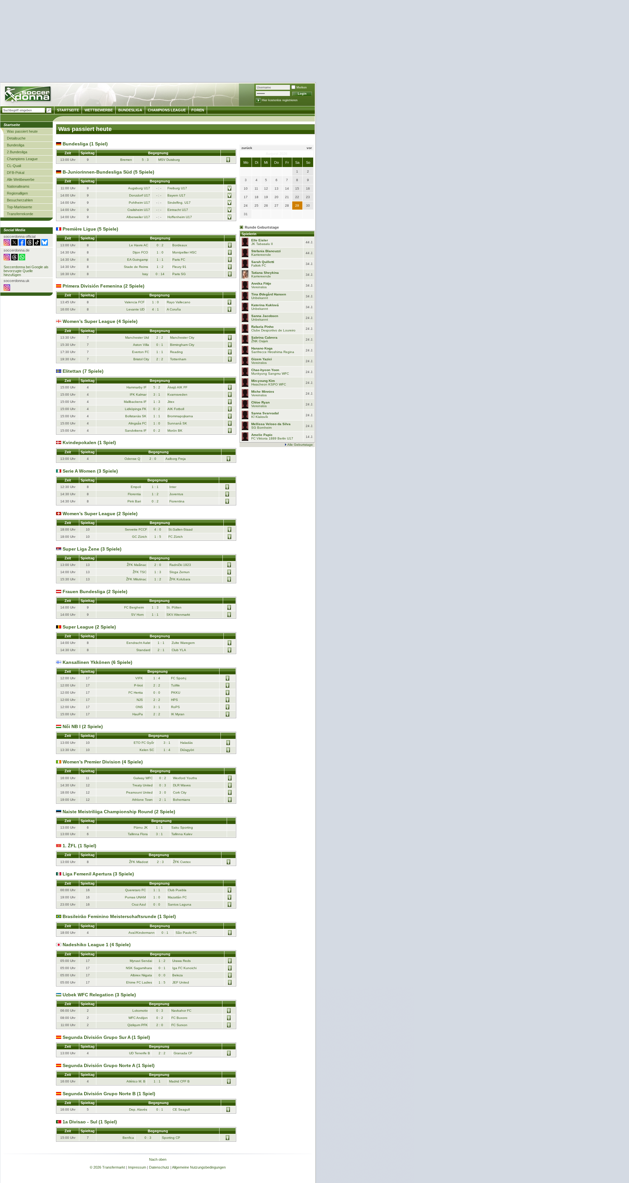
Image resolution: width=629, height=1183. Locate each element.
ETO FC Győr (144, 742)
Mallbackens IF (135, 402)
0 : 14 (160, 274)
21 (287, 197)
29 (297, 205)
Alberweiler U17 (138, 217)
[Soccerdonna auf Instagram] (7, 244)
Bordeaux (179, 245)
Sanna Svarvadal (265, 413)
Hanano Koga (262, 348)
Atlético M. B (135, 1081)
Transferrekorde (20, 214)
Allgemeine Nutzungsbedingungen (199, 1167)
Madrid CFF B (179, 1081)
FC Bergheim (134, 607)
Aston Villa (141, 345)
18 (256, 197)
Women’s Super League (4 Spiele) (99, 321)
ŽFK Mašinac (136, 565)
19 (266, 197)
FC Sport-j (178, 678)
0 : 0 (156, 692)
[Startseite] (28, 95)
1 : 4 (156, 678)
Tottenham (178, 359)
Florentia (134, 494)
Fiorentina (176, 501)
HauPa (137, 714)
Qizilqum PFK (137, 1025)
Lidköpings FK (135, 409)
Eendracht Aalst (138, 643)
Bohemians (181, 799)
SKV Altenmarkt (178, 614)
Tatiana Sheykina (265, 272)
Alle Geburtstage (300, 444)
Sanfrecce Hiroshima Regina (272, 352)
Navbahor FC (181, 1010)
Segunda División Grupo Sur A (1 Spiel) (105, 1037)
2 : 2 (159, 337)
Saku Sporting (182, 827)
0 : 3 (162, 785)
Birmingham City (182, 345)
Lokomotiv (140, 1010)
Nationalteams (18, 186)
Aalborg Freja (175, 458)
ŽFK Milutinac (136, 579)
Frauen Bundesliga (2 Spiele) (94, 591)
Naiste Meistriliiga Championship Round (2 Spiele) (118, 811)
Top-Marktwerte (19, 207)
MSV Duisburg (169, 159)
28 (287, 205)
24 (246, 205)
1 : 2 (160, 267)
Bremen (126, 159)
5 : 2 (156, 387)
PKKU (175, 692)
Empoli (136, 487)
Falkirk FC (258, 265)
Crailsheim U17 (138, 210)
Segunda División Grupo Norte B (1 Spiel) (108, 1093)
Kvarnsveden (177, 394)
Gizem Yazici (261, 359)
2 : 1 (161, 650)
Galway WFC (143, 778)
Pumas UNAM (135, 897)
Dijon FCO (140, 252)
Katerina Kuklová (265, 305)
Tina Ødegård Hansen (268, 294)
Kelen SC (147, 750)
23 (308, 197)
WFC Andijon (138, 1018)
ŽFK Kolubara (179, 579)
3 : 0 (162, 792)
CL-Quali (14, 166)
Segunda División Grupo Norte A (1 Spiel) (108, 1065)
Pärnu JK (141, 827)
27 (276, 205)
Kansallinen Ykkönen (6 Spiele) (96, 662)
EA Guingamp (137, 259)
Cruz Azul (139, 904)
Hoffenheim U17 (179, 217)
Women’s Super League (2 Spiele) (99, 513)
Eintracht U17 (177, 210)
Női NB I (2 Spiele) (82, 726)
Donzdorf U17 (139, 195)
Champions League (22, 159)
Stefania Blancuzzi (266, 251)
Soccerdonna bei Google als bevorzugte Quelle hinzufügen (26, 271)
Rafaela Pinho (262, 327)
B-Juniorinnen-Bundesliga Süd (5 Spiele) (107, 172)
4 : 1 (155, 309)
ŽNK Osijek (259, 341)
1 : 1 (160, 259)
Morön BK (174, 430)
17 (246, 197)
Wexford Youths (185, 778)
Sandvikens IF (135, 430)
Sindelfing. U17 (179, 202)
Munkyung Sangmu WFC (270, 373)
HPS (174, 700)
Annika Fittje (261, 283)
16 (308, 188)
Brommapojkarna (180, 416)
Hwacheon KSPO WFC (268, 384)
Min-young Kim (263, 381)
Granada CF (183, 1053)
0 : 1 (159, 345)
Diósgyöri (187, 750)
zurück (246, 148)
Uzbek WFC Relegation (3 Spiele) (98, 994)
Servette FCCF (136, 529)
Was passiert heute (22, 131)
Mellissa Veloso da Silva (271, 424)
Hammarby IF (136, 387)
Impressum (137, 1167)
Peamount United (139, 792)
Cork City (179, 792)
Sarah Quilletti (262, 262)
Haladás (186, 742)
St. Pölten (173, 607)
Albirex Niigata (141, 975)
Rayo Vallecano (178, 302)
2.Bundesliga (17, 152)
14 (287, 188)
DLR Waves (182, 785)
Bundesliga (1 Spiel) (84, 143)
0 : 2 (160, 245)
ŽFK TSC (139, 572)
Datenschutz (159, 1167)
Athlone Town (142, 799)
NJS (140, 700)
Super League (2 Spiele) (88, 626)
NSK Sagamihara (139, 968)
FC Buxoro (179, 1018)
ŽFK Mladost (138, 862)
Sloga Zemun (179, 572)
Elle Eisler (259, 240)
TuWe (175, 685)
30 (308, 205)
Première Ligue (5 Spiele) (89, 229)
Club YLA (179, 650)
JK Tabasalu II (262, 244)
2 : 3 (160, 862)
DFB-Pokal (15, 173)
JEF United (180, 982)
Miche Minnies (262, 391)
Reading (176, 352)
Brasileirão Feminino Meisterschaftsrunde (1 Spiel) (118, 916)
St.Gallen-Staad (180, 529)
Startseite (68, 110)
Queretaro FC (135, 890)
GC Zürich (139, 536)
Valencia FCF (134, 302)
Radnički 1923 (180, 565)
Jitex (170, 402)
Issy (145, 274)
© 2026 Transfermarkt (107, 1167)
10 (246, 188)
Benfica (128, 1137)
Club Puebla (177, 890)
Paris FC (178, 259)
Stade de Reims (136, 267)
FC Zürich (175, 536)
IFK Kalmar (138, 394)
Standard (143, 650)
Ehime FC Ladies (139, 982)
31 (246, 214)
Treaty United (142, 785)
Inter (172, 487)
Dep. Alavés (138, 1109)
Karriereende (261, 254)
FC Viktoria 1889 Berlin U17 (272, 438)
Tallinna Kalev (181, 834)
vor (309, 148)
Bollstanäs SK (135, 416)
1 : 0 (160, 252)
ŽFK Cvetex (182, 862)
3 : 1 (156, 394)
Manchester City (182, 337)
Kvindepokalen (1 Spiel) (88, 442)
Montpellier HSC (184, 252)
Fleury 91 (179, 267)
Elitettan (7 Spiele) (82, 371)
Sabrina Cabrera (264, 337)
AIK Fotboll (175, 409)
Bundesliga (15, 145)
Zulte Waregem (183, 643)
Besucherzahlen (20, 200)
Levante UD (135, 309)
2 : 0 (152, 458)
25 (256, 205)
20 (276, 197)
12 (266, 188)
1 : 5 (157, 536)
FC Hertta (135, 692)
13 (276, 188)
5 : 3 (145, 159)
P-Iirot (138, 685)
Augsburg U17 (139, 188)
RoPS (175, 707)
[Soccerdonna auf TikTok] (37, 244)
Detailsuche (16, 138)
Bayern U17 (176, 195)
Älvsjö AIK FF (177, 387)
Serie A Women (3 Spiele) (89, 471)
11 (256, 188)
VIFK (139, 678)
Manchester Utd (137, 337)
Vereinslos (259, 287)
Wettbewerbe (99, 110)
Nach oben (157, 1159)
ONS (139, 707)
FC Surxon (179, 1025)
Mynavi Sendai (141, 961)
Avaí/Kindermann (141, 932)
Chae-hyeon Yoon (265, 370)
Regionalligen (17, 193)
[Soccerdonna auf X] (14, 244)
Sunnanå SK (177, 423)
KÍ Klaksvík (259, 417)
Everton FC (140, 352)
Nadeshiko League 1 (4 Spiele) (96, 944)
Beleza (177, 975)
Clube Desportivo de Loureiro (273, 330)
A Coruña (174, 309)
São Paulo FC (186, 932)
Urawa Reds (181, 961)
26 (266, 205)
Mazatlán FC (177, 897)
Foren (197, 110)
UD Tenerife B (139, 1053)
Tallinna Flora (138, 834)
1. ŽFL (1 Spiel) (78, 845)
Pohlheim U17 (139, 202)
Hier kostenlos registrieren (279, 100)
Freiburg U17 (177, 188)
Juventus (176, 494)
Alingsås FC (137, 423)
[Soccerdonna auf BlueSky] (44, 244)
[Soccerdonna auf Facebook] (22, 244)
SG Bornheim (261, 427)
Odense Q (132, 458)
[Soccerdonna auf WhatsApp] (22, 259)
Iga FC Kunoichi (184, 968)
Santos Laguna (179, 904)
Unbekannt (259, 298)
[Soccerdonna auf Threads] (29, 244)
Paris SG (179, 274)
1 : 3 (156, 402)
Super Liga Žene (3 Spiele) (91, 549)
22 (297, 197)
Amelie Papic (262, 435)
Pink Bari (134, 501)
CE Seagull (181, 1109)
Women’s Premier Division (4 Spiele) (102, 761)
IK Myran (177, 714)
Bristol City (141, 359)
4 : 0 (157, 529)
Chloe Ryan (260, 402)
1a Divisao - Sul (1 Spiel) (89, 1121)
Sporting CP (171, 1137)
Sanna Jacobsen (264, 316)
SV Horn (137, 614)
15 (297, 188)
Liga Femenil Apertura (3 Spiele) (97, 873)
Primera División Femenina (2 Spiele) (102, 286)
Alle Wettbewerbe (20, 179)
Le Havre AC (138, 245)
